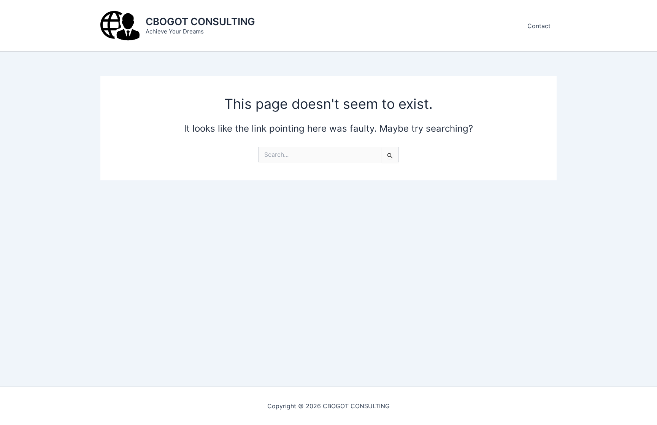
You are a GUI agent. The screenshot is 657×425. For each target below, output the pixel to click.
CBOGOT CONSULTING (200, 21)
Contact (539, 26)
